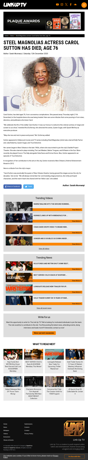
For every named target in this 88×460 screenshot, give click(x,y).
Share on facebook (13, 186)
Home (6, 35)
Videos (5, 433)
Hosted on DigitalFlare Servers (12, 447)
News (12, 35)
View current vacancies (44, 333)
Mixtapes (6, 430)
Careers (26, 427)
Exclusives (6, 437)
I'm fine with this (74, 456)
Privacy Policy (28, 433)
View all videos (44, 248)
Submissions (28, 424)
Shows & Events (8, 440)
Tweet (30, 186)
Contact (26, 430)
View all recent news (44, 308)
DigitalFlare (29, 445)
